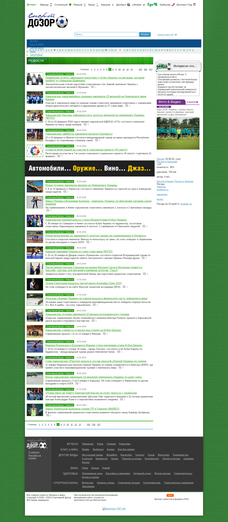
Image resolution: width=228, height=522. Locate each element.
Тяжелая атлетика (131, 458)
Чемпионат (88, 443)
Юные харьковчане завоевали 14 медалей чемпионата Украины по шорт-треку (93, 376)
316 (145, 69)
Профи (85, 449)
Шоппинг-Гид (184, 4)
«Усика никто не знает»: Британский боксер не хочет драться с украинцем (91, 392)
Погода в (167, 161)
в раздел (191, 101)
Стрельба (87, 458)
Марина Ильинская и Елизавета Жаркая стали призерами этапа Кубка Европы (93, 345)
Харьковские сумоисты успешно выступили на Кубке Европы (83, 330)
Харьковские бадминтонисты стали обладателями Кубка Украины (86, 219)
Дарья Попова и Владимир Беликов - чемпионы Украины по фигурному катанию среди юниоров (98, 202)
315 (140, 69)
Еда (152, 5)
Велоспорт (164, 455)
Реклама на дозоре (34, 456)
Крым (91, 4)
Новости (69, 74)
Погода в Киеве (165, 181)
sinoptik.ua (186, 204)
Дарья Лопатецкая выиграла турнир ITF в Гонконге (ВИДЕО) (82, 408)
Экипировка (88, 486)
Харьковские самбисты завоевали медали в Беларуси (78, 133)
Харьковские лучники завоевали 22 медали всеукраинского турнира (87, 314)
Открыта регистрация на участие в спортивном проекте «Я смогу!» (86, 149)
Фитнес (86, 462)
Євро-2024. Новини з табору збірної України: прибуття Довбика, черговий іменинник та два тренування (175, 112)
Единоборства (180, 455)
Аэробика (188, 458)
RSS (170, 495)
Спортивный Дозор (54, 74)
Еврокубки (124, 443)
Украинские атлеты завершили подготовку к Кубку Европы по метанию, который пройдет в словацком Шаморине (94, 79)
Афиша (44, 4)
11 (124, 69)
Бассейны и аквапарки (118, 473)
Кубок (100, 443)
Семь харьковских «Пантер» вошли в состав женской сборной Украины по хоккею (95, 361)
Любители (98, 449)
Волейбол (112, 455)
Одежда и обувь (106, 482)
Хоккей (106, 468)
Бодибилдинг (152, 458)
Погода (160, 159)
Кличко (111, 449)
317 (150, 69)
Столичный (61, 4)
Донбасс (121, 4)
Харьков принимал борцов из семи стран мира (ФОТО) (79, 251)
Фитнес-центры (162, 473)
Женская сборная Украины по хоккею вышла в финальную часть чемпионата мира (96, 298)
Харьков (105, 4)
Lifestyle (136, 4)
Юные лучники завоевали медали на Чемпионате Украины (81, 185)
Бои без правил (126, 449)
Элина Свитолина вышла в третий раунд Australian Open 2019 (83, 283)
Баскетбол (126, 455)
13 (132, 69)
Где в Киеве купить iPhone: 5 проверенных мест (172, 75)
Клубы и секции (90, 477)
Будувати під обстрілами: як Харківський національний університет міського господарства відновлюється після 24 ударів (177, 91)
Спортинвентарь (152, 482)
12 (127, 69)
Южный (78, 4)
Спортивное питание (129, 482)
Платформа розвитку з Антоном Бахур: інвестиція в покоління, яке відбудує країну (178, 82)
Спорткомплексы (183, 473)
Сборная (111, 443)
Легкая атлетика (171, 458)
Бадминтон (102, 458)
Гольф (151, 455)
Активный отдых (142, 473)
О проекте (33, 452)
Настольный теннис (92, 455)
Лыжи (85, 468)
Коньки (95, 468)
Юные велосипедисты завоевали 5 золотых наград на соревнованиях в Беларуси (95, 235)
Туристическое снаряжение (178, 482)
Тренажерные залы (92, 473)
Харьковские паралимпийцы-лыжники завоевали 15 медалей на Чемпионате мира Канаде (95, 98)
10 (119, 69)
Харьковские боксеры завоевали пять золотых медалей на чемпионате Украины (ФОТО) (94, 116)
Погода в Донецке (183, 181)
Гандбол (139, 455)
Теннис (114, 458)
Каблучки (165, 4)
